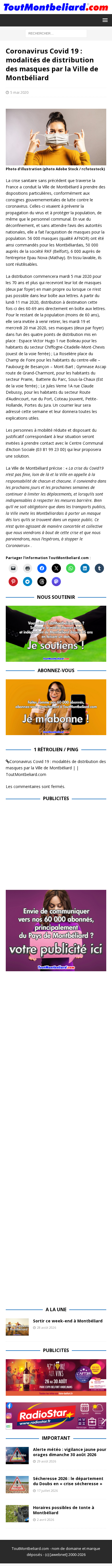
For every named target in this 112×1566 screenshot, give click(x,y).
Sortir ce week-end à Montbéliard (68, 1321)
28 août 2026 (46, 1327)
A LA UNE (56, 1309)
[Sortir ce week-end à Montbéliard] (17, 1327)
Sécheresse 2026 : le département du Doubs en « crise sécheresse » (68, 1481)
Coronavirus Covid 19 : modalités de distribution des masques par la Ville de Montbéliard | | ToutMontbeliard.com (56, 768)
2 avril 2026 (45, 1519)
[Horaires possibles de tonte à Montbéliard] (17, 1513)
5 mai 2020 (19, 92)
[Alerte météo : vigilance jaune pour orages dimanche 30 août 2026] (17, 1455)
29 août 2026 (46, 1461)
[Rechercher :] (56, 33)
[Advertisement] (54, 847)
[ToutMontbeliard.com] (56, 10)
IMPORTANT (56, 1438)
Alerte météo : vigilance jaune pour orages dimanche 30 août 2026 (69, 1452)
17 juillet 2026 (47, 1490)
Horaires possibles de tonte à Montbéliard (63, 1510)
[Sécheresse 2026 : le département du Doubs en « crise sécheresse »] (17, 1484)
